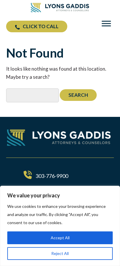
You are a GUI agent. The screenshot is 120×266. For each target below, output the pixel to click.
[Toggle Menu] (106, 23)
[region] (60, 226)
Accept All (60, 237)
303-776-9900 (52, 176)
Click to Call (41, 26)
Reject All (60, 253)
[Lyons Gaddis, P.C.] (60, 10)
